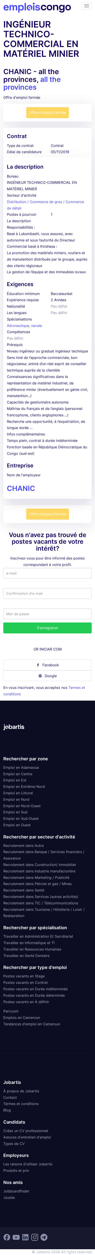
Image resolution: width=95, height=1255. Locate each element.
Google (51, 676)
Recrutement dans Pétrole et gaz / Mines (37, 883)
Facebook (50, 665)
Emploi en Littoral (18, 793)
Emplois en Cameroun (21, 1017)
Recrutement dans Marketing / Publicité (36, 877)
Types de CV (14, 1143)
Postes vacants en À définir (26, 1002)
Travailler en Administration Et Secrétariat (38, 936)
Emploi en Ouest (17, 825)
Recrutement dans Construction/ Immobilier (39, 864)
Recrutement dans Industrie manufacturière (39, 871)
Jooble (9, 1197)
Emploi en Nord (16, 799)
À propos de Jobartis (21, 1091)
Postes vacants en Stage (24, 976)
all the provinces (32, 83)
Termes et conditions (20, 1103)
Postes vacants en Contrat (25, 982)
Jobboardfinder (16, 1191)
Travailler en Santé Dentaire (26, 955)
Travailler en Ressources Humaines (32, 949)
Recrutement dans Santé (23, 890)
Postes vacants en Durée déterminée (34, 995)
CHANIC (21, 488)
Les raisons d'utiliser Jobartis (27, 1164)
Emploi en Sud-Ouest (21, 818)
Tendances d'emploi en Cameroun (31, 1024)
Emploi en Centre (17, 774)
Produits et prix (16, 1170)
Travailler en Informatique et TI (29, 943)
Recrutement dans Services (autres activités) (40, 896)
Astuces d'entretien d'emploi (27, 1137)
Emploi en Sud (15, 812)
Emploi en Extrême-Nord (24, 786)
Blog (7, 1110)
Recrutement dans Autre (23, 845)
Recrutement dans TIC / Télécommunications (40, 903)
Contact (10, 1097)
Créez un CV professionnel (25, 1131)
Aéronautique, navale (24, 325)
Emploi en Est (14, 780)
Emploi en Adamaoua (21, 767)
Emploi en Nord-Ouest (22, 806)
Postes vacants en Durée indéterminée (35, 989)
